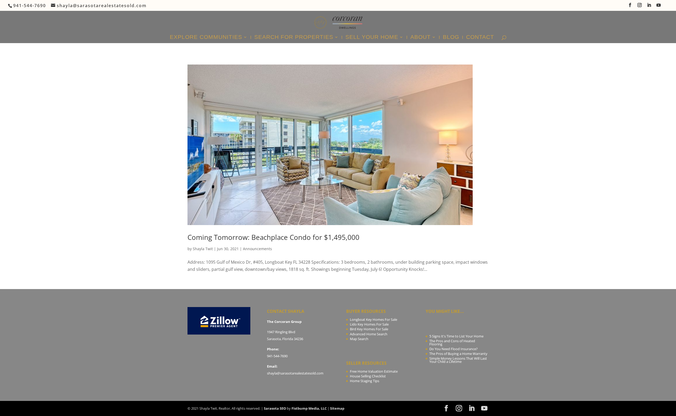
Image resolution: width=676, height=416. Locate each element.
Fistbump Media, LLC (309, 408)
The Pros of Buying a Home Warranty (458, 353)
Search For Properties (293, 37)
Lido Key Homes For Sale (369, 324)
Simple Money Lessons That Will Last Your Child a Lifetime (458, 360)
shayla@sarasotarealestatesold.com (295, 373)
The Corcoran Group (284, 321)
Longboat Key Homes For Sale (373, 319)
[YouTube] (658, 6)
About (420, 37)
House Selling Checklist (368, 376)
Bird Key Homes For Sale (369, 329)
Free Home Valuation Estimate (374, 371)
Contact (480, 37)
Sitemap (337, 408)
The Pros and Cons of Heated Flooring (452, 342)
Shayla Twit (203, 248)
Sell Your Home (371, 37)
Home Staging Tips (364, 380)
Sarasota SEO (275, 408)
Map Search (359, 338)
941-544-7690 (277, 356)
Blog (451, 37)
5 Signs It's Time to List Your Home (456, 336)
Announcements (257, 248)
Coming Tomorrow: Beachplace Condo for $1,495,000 (273, 237)
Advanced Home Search (368, 334)
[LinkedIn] (649, 6)
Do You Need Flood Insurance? (453, 348)
